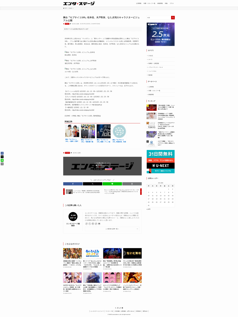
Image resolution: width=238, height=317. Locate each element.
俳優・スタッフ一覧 (154, 90)
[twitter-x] (90, 223)
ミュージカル (152, 71)
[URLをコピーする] (132, 183)
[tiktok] (96, 223)
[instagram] (93, 223)
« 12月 (148, 209)
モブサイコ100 (75, 23)
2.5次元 (67, 23)
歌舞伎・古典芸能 (153, 63)
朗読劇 (150, 75)
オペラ (150, 59)
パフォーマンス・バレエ (155, 67)
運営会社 (145, 311)
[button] (73, 183)
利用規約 (138, 311)
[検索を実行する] (173, 17)
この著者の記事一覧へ (112, 229)
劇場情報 (151, 94)
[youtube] (99, 223)
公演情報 (151, 87)
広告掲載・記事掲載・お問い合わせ (124, 311)
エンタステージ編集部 (73, 224)
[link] (86, 223)
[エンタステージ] (79, 3)
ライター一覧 (109, 311)
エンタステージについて (97, 311)
